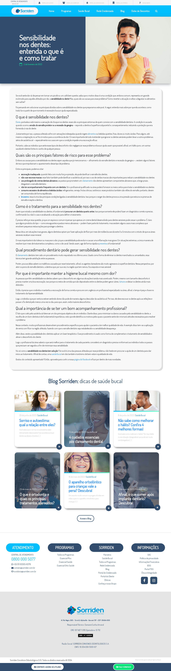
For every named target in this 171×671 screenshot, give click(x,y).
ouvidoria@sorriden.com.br (24, 571)
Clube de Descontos (140, 10)
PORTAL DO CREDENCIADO (97, 3)
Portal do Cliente (107, 576)
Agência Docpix (156, 660)
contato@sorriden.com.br (24, 567)
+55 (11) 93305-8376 (22, 564)
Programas (66, 10)
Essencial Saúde (65, 562)
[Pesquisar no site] (156, 11)
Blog (122, 10)
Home (51, 10)
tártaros (122, 281)
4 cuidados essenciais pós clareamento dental (86, 439)
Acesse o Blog (85, 518)
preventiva (103, 243)
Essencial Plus (65, 558)
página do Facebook (82, 359)
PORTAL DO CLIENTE (47, 3)
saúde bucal (57, 354)
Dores (18, 122)
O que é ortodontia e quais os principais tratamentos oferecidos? (37, 498)
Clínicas (107, 580)
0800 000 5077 (15, 4)
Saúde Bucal (84, 10)
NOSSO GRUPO (146, 3)
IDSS (149, 565)
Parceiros (107, 554)
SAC (149, 554)
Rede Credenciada (104, 10)
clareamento (87, 180)
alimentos (92, 133)
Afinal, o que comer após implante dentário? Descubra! (136, 498)
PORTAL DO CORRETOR (73, 3)
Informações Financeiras (149, 562)
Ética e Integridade (149, 572)
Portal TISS (149, 569)
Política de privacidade (149, 558)
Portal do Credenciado (107, 572)
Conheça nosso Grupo (107, 583)
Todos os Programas (65, 554)
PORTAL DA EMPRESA (121, 3)
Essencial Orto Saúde (65, 565)
